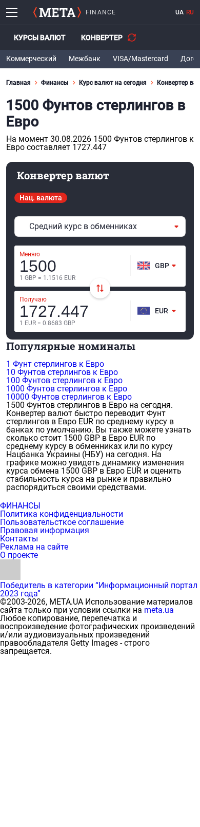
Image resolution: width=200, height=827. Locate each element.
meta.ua (159, 610)
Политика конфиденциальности (61, 514)
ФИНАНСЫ (20, 506)
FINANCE (101, 12)
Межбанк (85, 58)
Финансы (55, 82)
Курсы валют (40, 37)
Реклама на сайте (34, 547)
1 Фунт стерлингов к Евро (55, 364)
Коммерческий (31, 58)
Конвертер (102, 37)
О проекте (19, 555)
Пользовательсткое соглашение (62, 522)
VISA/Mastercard (140, 58)
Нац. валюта (40, 198)
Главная (18, 82)
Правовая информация (44, 530)
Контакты (19, 538)
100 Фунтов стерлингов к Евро (64, 380)
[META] (57, 12)
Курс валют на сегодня (113, 82)
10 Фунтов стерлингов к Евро (62, 372)
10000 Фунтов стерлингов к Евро (69, 397)
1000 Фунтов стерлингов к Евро (66, 388)
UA (179, 12)
